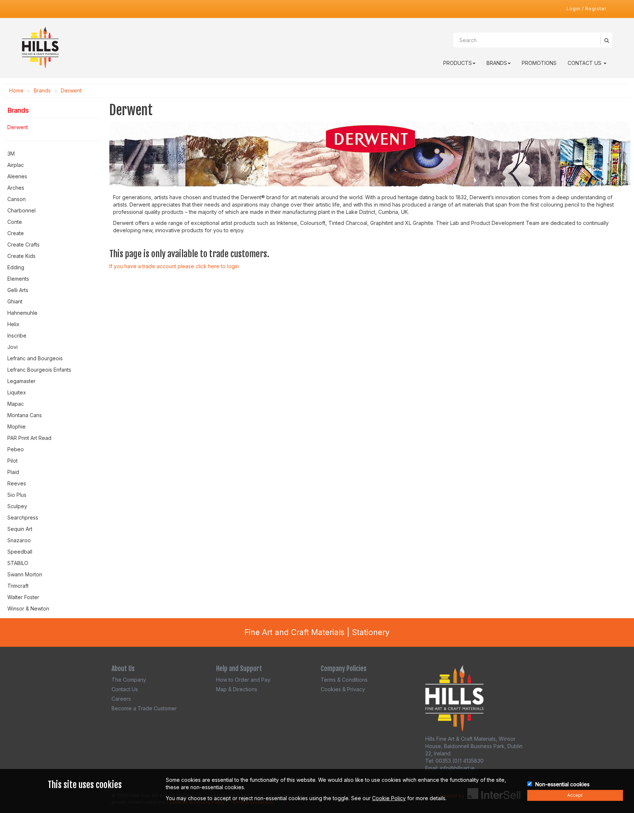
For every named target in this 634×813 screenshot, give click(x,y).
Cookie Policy (389, 798)
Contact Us (585, 63)
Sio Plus (16, 495)
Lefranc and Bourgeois (35, 358)
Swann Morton (24, 574)
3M (11, 153)
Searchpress (22, 517)
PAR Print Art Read (29, 438)
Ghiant (14, 301)
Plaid (13, 472)
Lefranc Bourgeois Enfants (39, 370)
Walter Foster (23, 597)
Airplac (15, 165)
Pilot (12, 460)
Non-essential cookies (562, 784)
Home (16, 90)
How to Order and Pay (243, 680)
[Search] (606, 40)
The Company (129, 680)
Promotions (539, 63)
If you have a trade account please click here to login (174, 266)
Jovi (12, 347)
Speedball (19, 551)
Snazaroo (19, 540)
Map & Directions (236, 689)
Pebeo (15, 449)
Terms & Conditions (344, 680)
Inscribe (16, 335)
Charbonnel (21, 210)
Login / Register (586, 8)
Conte (14, 222)
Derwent (71, 90)
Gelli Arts (17, 290)
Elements (18, 279)
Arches (15, 188)
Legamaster (21, 381)
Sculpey (17, 506)
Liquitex (16, 392)
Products (457, 63)
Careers (121, 699)
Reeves (16, 483)
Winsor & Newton (28, 608)
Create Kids (21, 256)
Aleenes (17, 176)
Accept (575, 795)
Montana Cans (24, 415)
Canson (16, 199)
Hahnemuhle (22, 313)
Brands (497, 63)
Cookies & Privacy (343, 689)
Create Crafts (23, 244)
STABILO (17, 563)
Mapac (15, 404)
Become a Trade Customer (144, 708)
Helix (13, 324)
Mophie (16, 426)
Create (15, 233)
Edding (15, 267)
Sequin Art (19, 529)
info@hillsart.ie (457, 768)
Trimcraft (18, 586)
